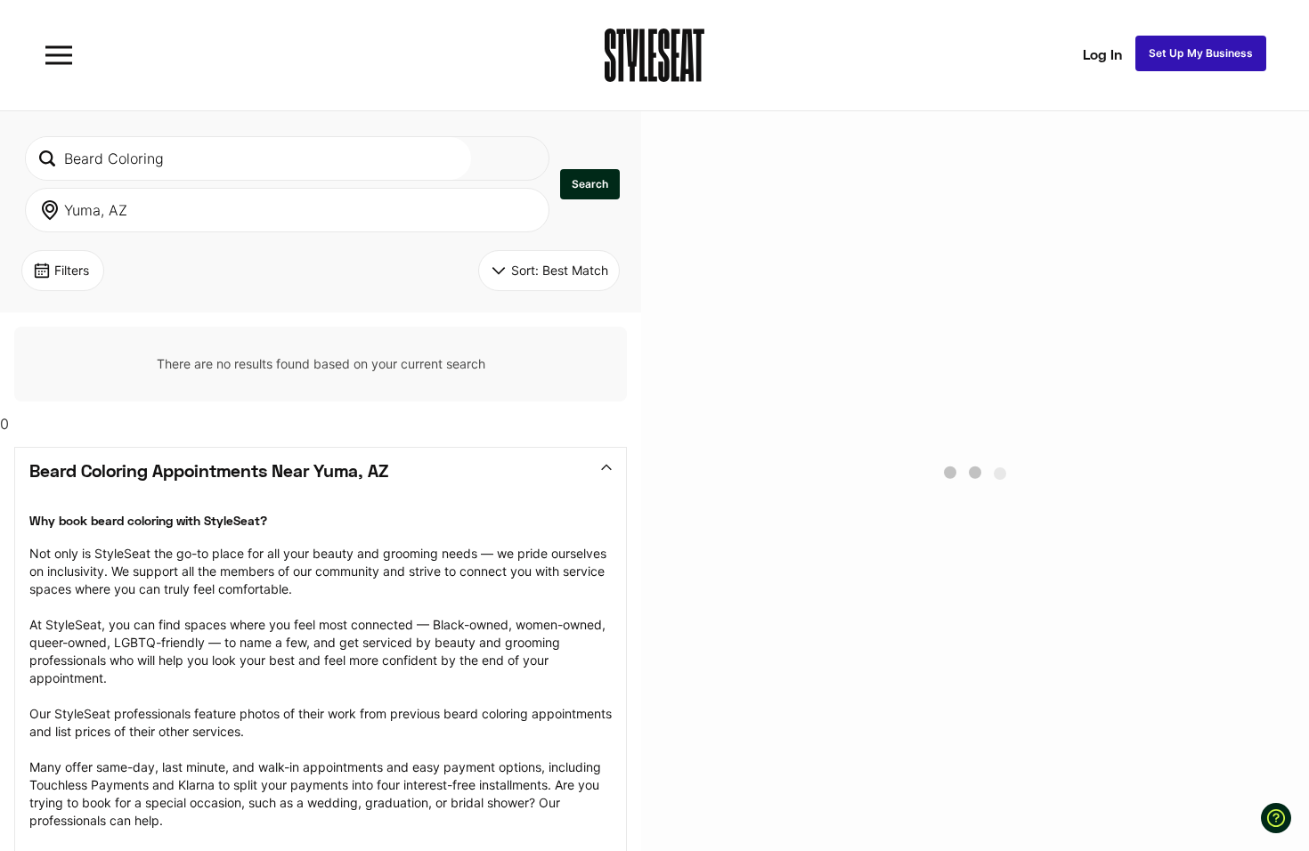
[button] (590, 184)
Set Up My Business (1201, 53)
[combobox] (248, 158)
